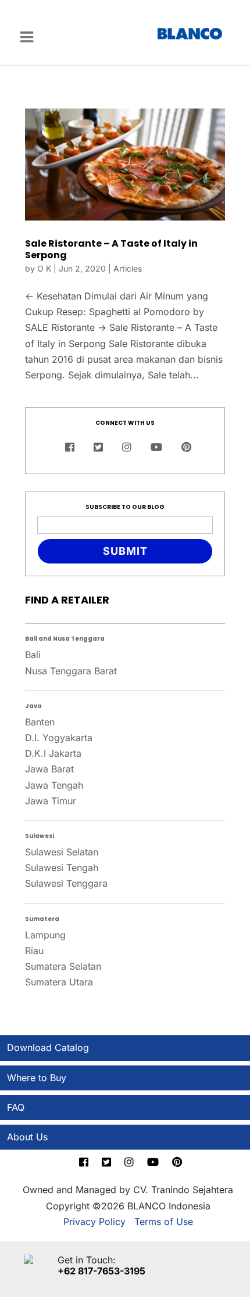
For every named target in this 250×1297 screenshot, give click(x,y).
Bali (33, 654)
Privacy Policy (94, 1221)
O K (44, 268)
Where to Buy (36, 1077)
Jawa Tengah (54, 785)
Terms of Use (163, 1221)
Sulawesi (39, 836)
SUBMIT (125, 551)
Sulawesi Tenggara (66, 883)
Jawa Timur (50, 801)
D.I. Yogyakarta (58, 737)
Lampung (45, 935)
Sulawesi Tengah (61, 867)
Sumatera (42, 919)
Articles (127, 268)
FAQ (15, 1107)
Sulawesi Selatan (61, 852)
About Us (27, 1137)
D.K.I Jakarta (53, 753)
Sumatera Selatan (63, 966)
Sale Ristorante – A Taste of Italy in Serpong (111, 249)
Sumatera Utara (59, 982)
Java (33, 706)
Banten (40, 722)
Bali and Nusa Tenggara (65, 638)
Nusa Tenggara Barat (71, 671)
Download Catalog (48, 1047)
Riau (34, 950)
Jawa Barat (49, 769)
